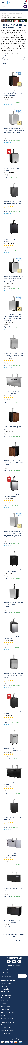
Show (4, 63)
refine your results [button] (10, 53)
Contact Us (4, 1003)
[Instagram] (19, 961)
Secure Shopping (6, 983)
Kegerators (5, 15)
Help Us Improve (6, 1006)
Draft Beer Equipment (15, 13)
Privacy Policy (5, 986)
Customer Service (6, 1001)
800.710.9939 (9, 1025)
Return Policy (5, 989)
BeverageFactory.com (7, 1012)
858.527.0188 (7, 1028)
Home (4, 13)
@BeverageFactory (14, 965)
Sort (4, 56)
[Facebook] (9, 961)
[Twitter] (14, 961)
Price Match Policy (6, 992)
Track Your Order (6, 998)
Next (18, 940)
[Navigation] (3, 2)
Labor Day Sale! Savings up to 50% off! (14, 10)
